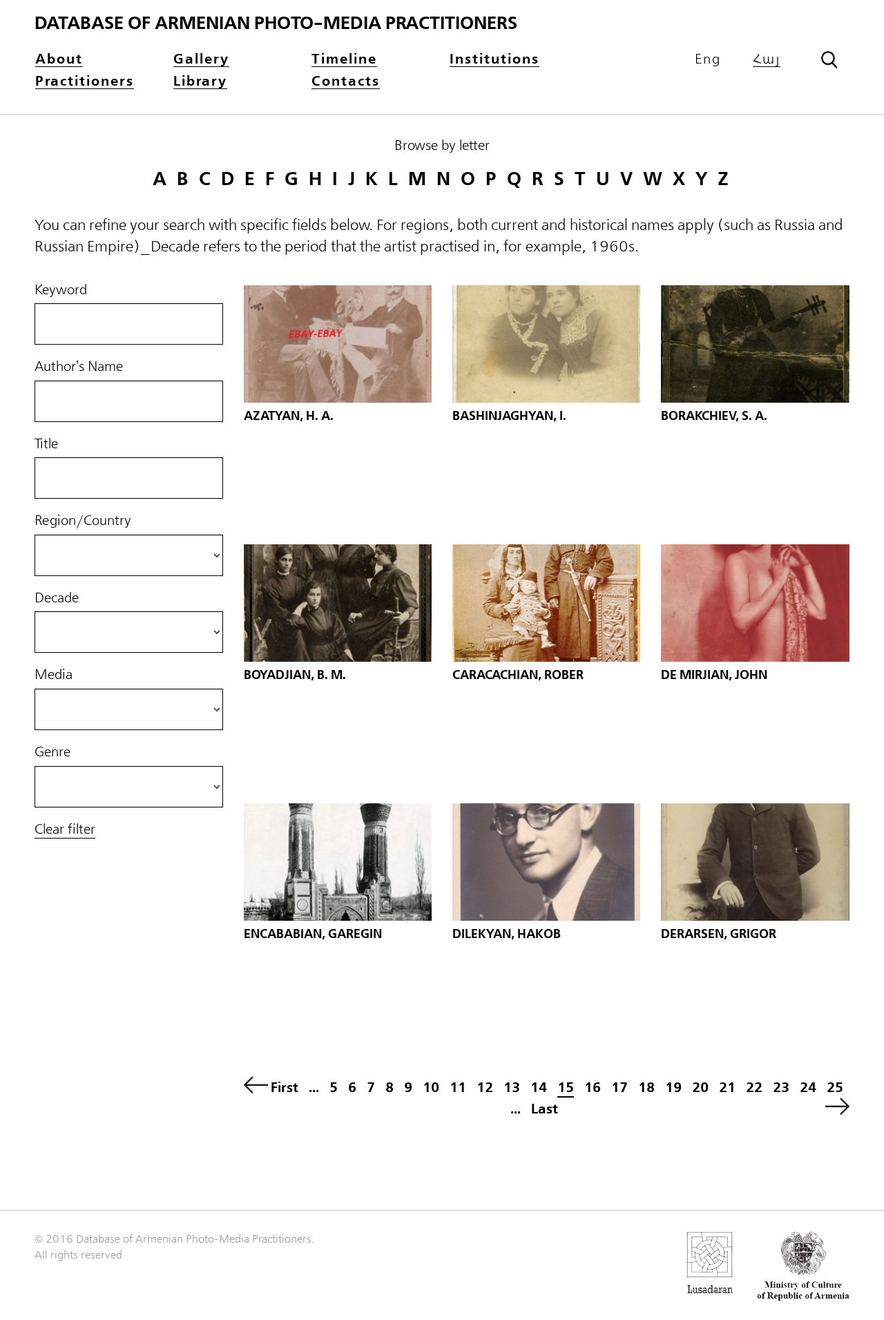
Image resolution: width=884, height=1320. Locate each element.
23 (781, 1087)
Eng (708, 59)
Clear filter (65, 829)
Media (54, 675)
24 (808, 1087)
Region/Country (83, 521)
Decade (57, 598)
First (284, 1087)
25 (835, 1087)
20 (700, 1087)
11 (458, 1087)
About (59, 59)
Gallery (201, 59)
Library (200, 82)
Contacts (345, 82)
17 (619, 1087)
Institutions (494, 59)
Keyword (61, 290)
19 (673, 1087)
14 (538, 1087)
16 (592, 1087)
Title (46, 444)
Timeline (344, 59)
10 (431, 1087)
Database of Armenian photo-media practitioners (276, 23)
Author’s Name (79, 366)
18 (646, 1087)
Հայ (766, 59)
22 (754, 1087)
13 (511, 1087)
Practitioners (84, 82)
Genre (52, 752)
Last (544, 1109)
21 (727, 1087)
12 (485, 1087)
